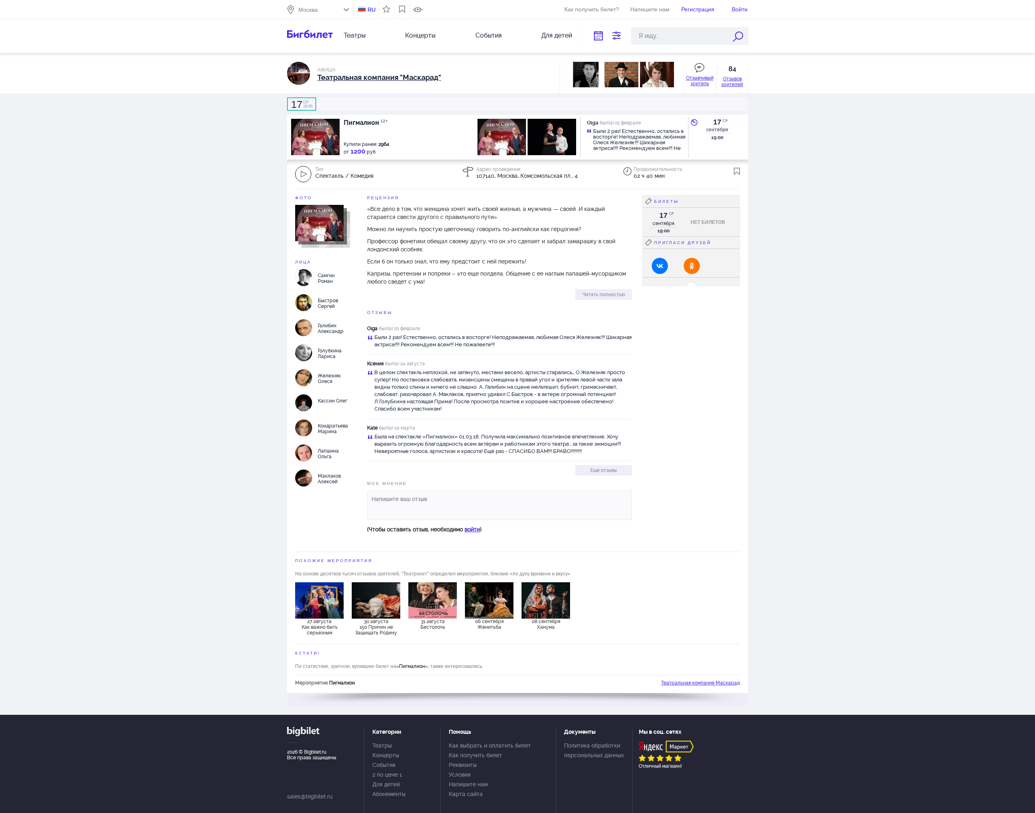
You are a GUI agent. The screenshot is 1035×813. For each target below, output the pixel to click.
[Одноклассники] (692, 266)
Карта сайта (466, 794)
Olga (372, 328)
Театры (354, 35)
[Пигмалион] (319, 222)
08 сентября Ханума (546, 624)
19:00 (302, 104)
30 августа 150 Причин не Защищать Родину (376, 627)
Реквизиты (463, 765)
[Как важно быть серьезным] (319, 600)
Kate (372, 428)
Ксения (375, 363)
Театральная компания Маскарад (700, 683)
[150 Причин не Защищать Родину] (376, 600)
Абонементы (389, 794)
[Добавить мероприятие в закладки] (737, 171)
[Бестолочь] (432, 600)
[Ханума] (546, 600)
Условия (460, 774)
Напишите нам (650, 9)
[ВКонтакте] (660, 266)
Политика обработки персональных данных (594, 750)
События (488, 35)
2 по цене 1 (387, 774)
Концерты (420, 35)
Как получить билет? (591, 9)
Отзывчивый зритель (700, 80)
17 (717, 122)
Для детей (556, 35)
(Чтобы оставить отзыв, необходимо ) (424, 529)
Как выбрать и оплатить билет (490, 745)
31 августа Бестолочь (432, 624)
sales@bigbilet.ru (309, 796)
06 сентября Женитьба (489, 624)
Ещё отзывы (603, 470)
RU (372, 9)
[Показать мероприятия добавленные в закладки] (402, 9)
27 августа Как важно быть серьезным (320, 627)
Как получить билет (475, 755)
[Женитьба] (489, 600)
